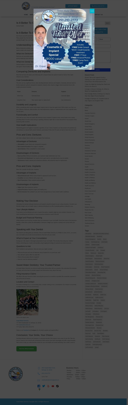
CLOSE (92, 11)
